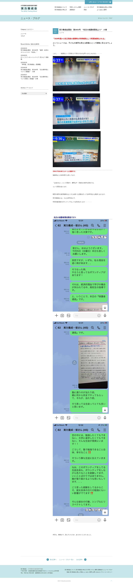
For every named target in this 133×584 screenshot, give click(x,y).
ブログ (23, 36)
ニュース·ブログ (89, 7)
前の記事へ (53, 559)
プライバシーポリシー (106, 572)
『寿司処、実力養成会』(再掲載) (31, 64)
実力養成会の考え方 (61, 9)
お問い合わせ (92, 2)
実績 (85, 9)
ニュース (23, 33)
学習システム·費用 (75, 7)
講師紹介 (72, 9)
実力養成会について (61, 7)
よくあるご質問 (102, 9)
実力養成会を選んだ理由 (104, 7)
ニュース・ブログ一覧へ (66, 559)
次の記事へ (79, 559)
